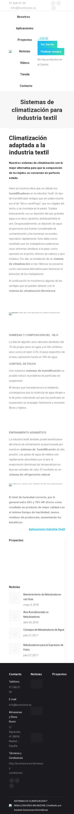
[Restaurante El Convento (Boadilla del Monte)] (16, 567)
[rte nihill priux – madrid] (58, 762)
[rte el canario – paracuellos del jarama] (57, 553)
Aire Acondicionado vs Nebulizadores (35, 614)
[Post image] (15, 598)
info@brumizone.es (23, 8)
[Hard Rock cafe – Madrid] (16, 553)
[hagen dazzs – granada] (30, 553)
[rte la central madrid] (30, 567)
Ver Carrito (47, 44)
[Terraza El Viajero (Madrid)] (58, 775)
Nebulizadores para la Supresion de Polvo (43, 647)
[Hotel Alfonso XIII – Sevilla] (43, 553)
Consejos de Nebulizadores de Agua (43, 629)
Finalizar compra (51, 51)
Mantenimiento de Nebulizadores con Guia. (42, 597)
